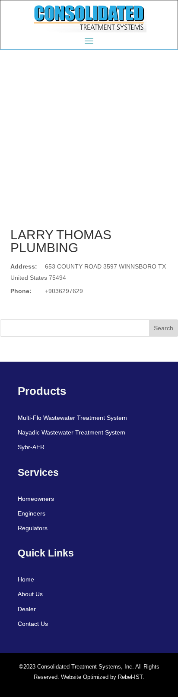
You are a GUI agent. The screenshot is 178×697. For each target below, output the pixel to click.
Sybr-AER (31, 447)
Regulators (33, 528)
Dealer (27, 609)
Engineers (31, 513)
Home (26, 579)
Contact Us (33, 623)
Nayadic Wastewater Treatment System (71, 432)
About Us (30, 594)
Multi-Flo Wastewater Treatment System (72, 417)
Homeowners (36, 498)
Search (163, 328)
